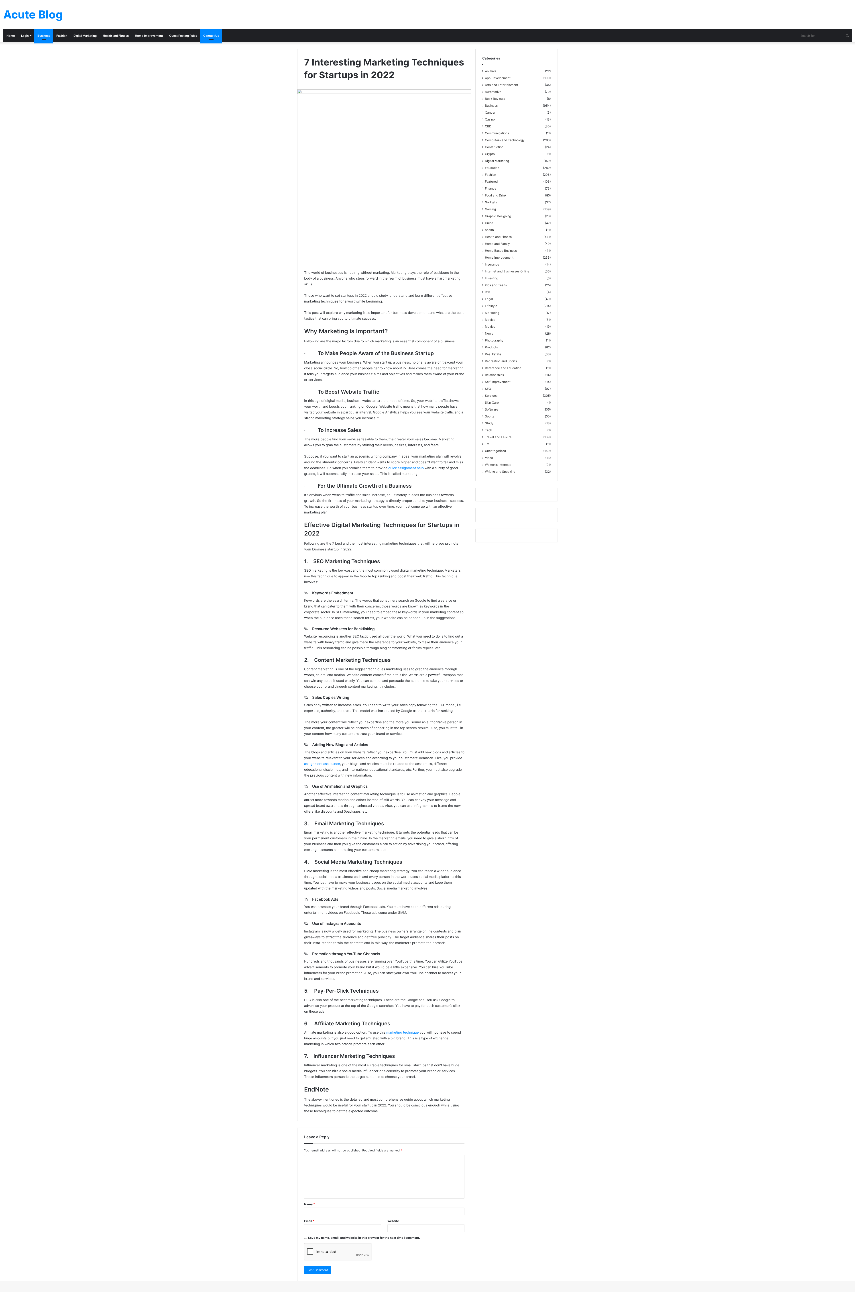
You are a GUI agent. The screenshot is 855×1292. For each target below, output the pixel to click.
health (489, 230)
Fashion (61, 35)
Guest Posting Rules (183, 35)
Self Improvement (498, 382)
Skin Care (492, 402)
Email (309, 1221)
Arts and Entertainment (501, 85)
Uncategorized (495, 451)
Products (491, 347)
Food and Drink (495, 195)
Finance (490, 188)
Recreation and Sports (501, 361)
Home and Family (497, 243)
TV (487, 444)
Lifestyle (491, 306)
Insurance (492, 264)
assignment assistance (322, 764)
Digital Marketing (85, 35)
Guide (489, 223)
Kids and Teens (496, 285)
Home (10, 35)
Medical (490, 319)
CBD (488, 126)
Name (309, 1204)
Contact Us (211, 35)
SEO (488, 388)
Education (492, 168)
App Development (498, 78)
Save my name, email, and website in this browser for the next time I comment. (364, 1237)
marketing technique (402, 1032)
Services (491, 395)
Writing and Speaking (500, 471)
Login (25, 35)
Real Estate (493, 354)
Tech (488, 430)
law (487, 292)
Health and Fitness (116, 35)
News (489, 333)
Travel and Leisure (498, 437)
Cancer (490, 112)
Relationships (494, 375)
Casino (490, 119)
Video (489, 458)
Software (491, 409)
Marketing (492, 313)
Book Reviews (495, 98)
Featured (491, 181)
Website (393, 1221)
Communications (497, 133)
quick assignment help (406, 468)
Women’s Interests (498, 464)
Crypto (490, 154)
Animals (490, 71)
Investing (491, 278)
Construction (494, 147)
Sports (489, 416)
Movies (490, 326)
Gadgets (491, 202)
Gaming (490, 209)
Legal (489, 299)
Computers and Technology (505, 140)
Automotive (493, 92)
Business (43, 35)
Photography (494, 340)
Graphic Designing (498, 216)
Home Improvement (149, 35)
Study (489, 423)
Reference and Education (503, 368)
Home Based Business (501, 250)
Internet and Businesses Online (507, 271)
